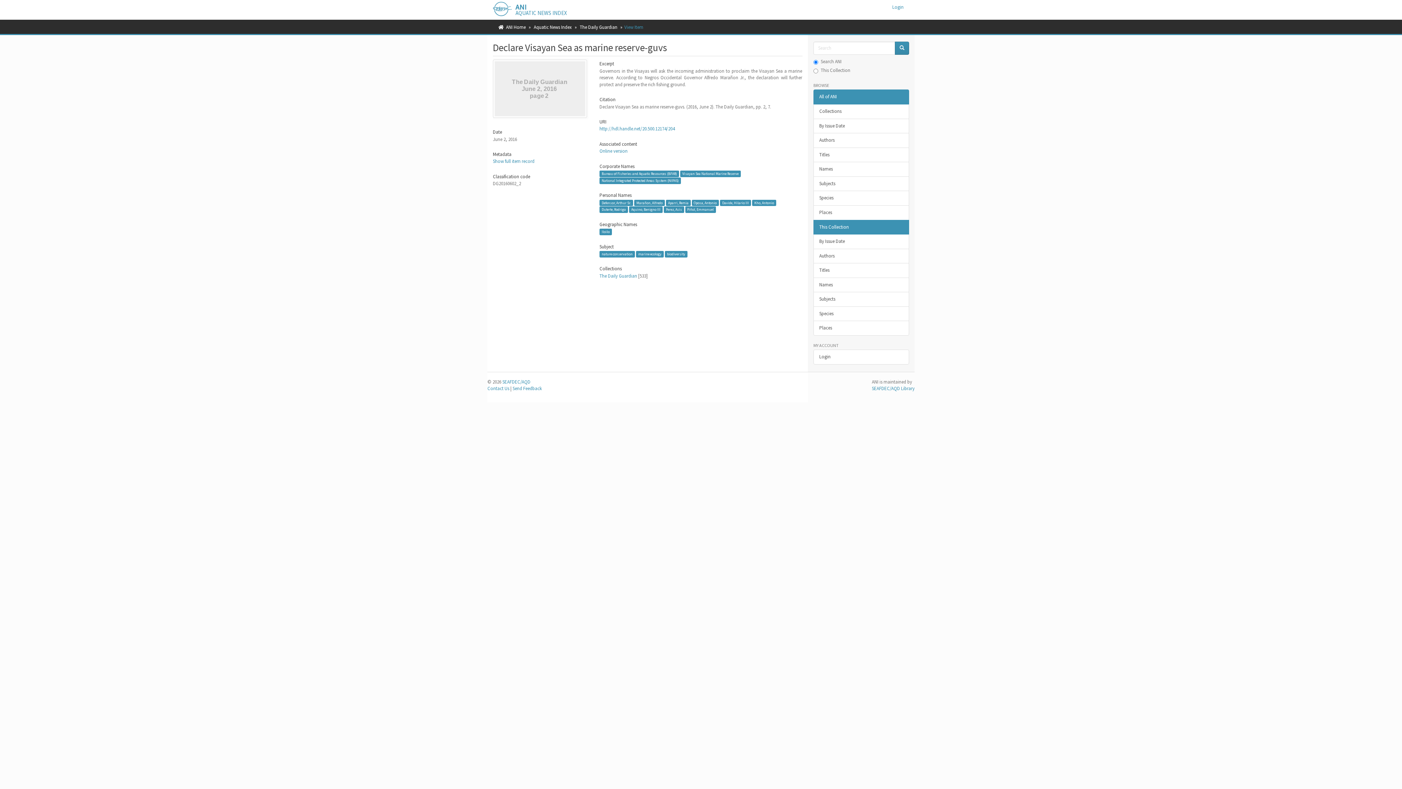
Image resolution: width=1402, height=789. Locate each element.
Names (826, 169)
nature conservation (617, 254)
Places (825, 212)
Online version (614, 151)
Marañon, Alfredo (649, 203)
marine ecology (650, 254)
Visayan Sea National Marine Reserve (710, 173)
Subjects (827, 183)
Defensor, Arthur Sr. (616, 203)
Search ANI (831, 61)
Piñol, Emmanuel (700, 209)
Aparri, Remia (678, 203)
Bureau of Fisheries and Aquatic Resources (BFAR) (639, 173)
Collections (830, 111)
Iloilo (606, 231)
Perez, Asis (674, 209)
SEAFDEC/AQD (516, 382)
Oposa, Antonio (705, 203)
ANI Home (516, 27)
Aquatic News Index (553, 27)
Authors (827, 140)
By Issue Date (832, 126)
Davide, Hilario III (735, 203)
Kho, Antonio (764, 203)
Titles (824, 155)
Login (825, 357)
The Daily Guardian (598, 27)
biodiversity (676, 254)
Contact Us (498, 388)
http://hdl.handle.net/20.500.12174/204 (637, 129)
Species (826, 198)
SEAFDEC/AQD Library (893, 388)
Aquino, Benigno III (645, 209)
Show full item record (514, 161)
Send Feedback (527, 388)
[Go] (902, 48)
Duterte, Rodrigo (614, 209)
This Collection (835, 70)
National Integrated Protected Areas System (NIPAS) (640, 180)
